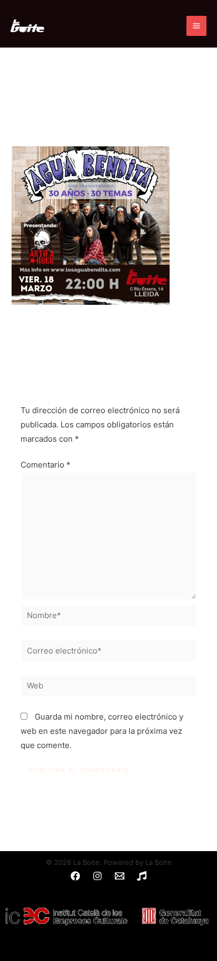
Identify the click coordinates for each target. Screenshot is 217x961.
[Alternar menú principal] (196, 26)
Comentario (46, 465)
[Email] (119, 876)
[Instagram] (97, 876)
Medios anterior (108, 337)
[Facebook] (75, 876)
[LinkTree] (141, 876)
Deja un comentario (48, 132)
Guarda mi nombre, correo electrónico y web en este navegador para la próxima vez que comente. (102, 731)
